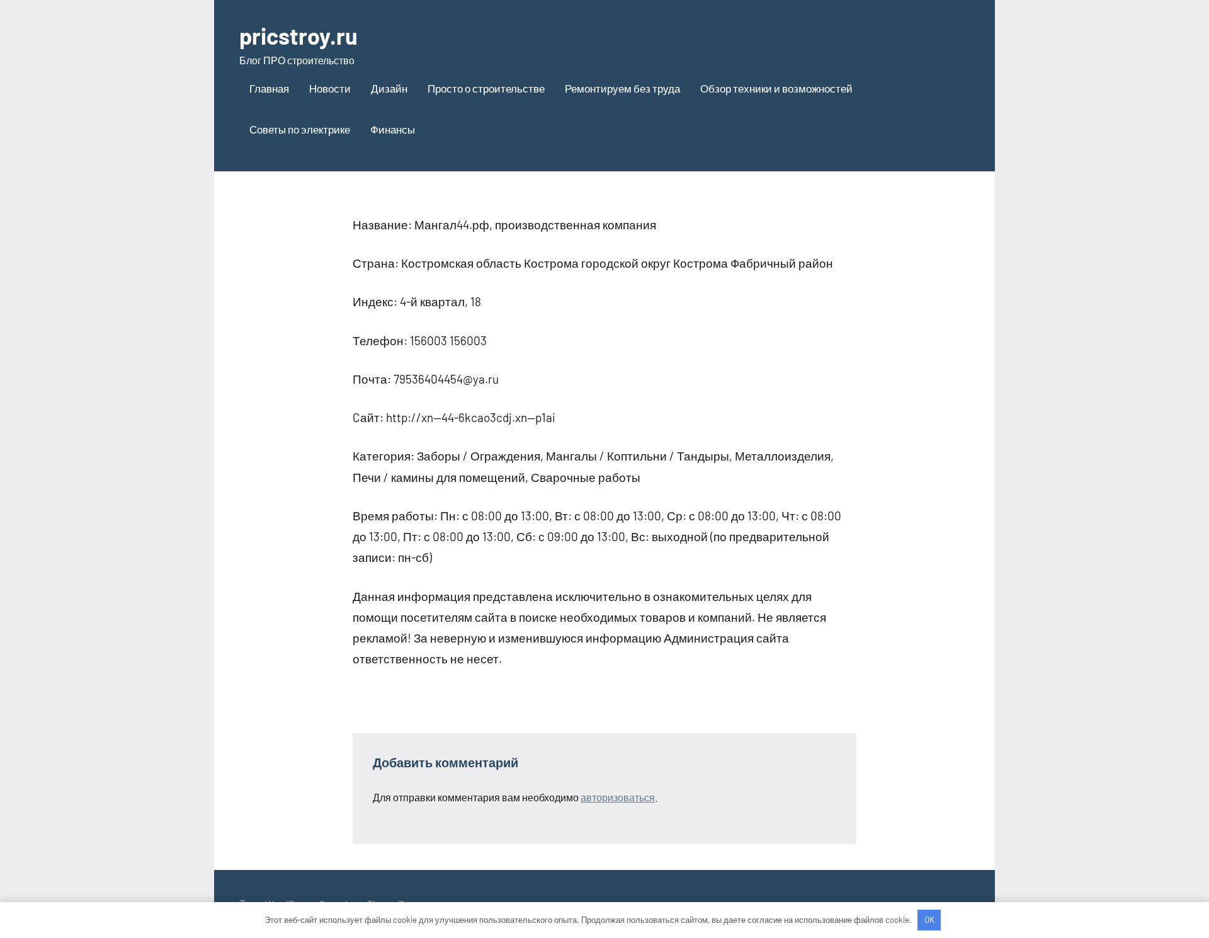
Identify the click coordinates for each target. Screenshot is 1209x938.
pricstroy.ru (298, 35)
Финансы (392, 129)
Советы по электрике (299, 129)
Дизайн (389, 88)
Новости (330, 88)
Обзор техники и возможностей (776, 88)
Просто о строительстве (486, 88)
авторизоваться (618, 797)
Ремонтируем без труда (622, 88)
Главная (269, 88)
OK (929, 920)
